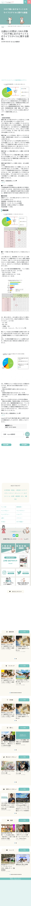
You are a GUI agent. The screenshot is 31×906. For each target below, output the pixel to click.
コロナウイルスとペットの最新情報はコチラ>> (14, 80)
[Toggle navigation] (29, 2)
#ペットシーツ (19, 493)
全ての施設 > (19, 522)
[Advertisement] (15, 61)
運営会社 (11, 878)
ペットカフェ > (5, 514)
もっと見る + (24, 631)
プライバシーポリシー (17, 878)
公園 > (2, 518)
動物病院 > (19, 507)
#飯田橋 (17, 496)
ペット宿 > (4, 507)
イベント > (19, 518)
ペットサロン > (5, 510)
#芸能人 (13, 490)
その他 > (3, 522)
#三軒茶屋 (7, 490)
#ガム (22, 496)
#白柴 (13, 496)
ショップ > (19, 514)
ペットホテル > (20, 510)
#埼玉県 (18, 490)
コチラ (3, 182)
